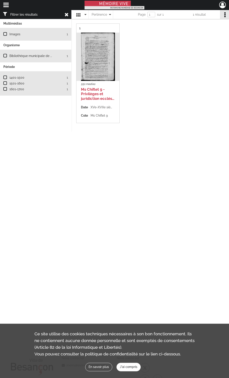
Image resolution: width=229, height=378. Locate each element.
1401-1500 (16, 77)
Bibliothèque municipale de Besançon (37, 56)
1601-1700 (16, 89)
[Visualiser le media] (97, 57)
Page (142, 14)
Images (14, 34)
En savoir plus (99, 367)
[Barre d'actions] (224, 14)
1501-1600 (16, 83)
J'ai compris (128, 367)
